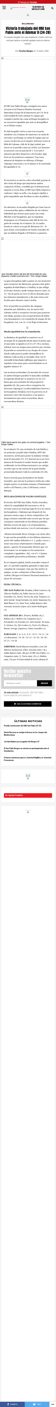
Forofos (33, 2)
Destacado (24, 692)
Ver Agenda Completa (14, 795)
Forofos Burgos (26, 51)
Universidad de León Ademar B (17, 695)
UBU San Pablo (36, 692)
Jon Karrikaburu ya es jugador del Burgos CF (21, 742)
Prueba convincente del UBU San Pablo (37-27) (22, 726)
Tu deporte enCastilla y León (38, 8)
